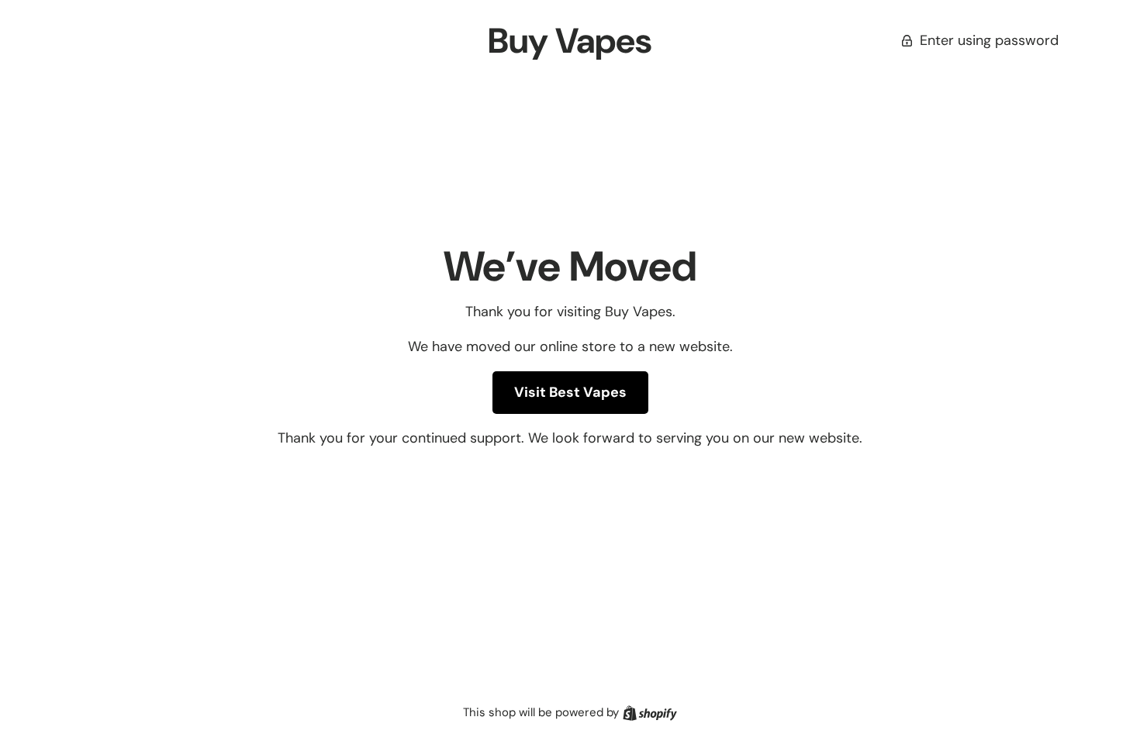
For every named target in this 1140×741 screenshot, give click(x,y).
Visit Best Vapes (570, 392)
